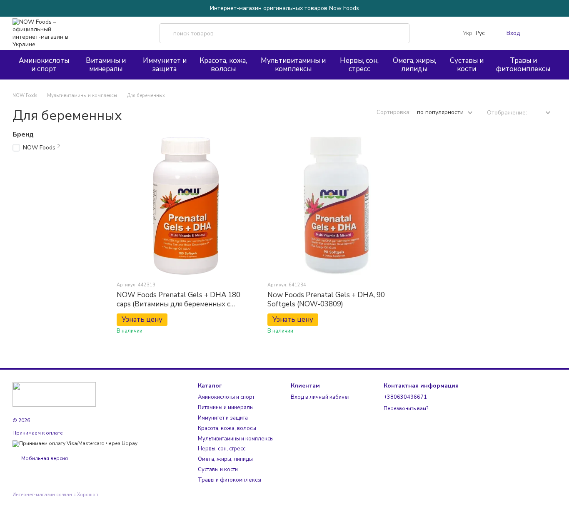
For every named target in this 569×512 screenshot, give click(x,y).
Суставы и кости (467, 65)
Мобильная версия (44, 458)
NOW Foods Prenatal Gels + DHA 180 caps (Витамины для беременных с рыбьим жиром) (178, 304)
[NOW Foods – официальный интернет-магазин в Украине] (54, 393)
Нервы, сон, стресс (359, 65)
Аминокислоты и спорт (44, 65)
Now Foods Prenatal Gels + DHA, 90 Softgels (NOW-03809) (326, 299)
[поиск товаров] (399, 33)
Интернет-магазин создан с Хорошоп (55, 495)
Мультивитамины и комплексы (293, 65)
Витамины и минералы (106, 65)
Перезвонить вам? (406, 408)
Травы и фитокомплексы (523, 65)
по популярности (440, 112)
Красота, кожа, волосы (223, 65)
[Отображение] (542, 113)
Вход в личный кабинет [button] (320, 397)
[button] (562, 8)
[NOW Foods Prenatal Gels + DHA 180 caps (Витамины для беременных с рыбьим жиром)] (186, 206)
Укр (467, 33)
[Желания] (533, 33)
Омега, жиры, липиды (414, 65)
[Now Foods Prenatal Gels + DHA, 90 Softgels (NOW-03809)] (336, 206)
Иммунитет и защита (165, 65)
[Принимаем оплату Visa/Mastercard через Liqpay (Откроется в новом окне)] (74, 443)
